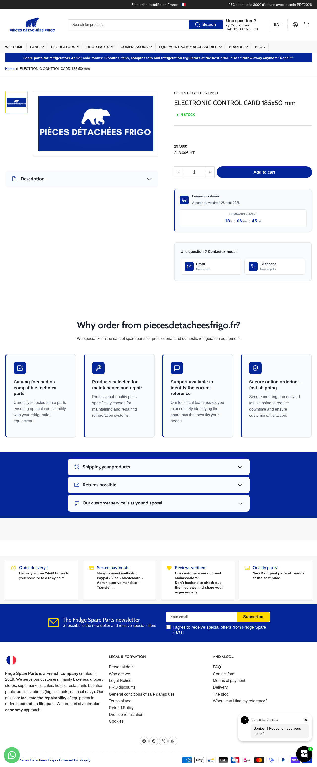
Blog (260, 47)
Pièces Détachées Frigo (37, 760)
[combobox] (145, 24)
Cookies (116, 721)
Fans (34, 47)
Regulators (63, 47)
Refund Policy (121, 708)
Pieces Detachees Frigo (196, 93)
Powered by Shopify (74, 760)
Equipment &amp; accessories (188, 47)
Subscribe (253, 616)
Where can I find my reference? (240, 701)
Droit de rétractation (126, 714)
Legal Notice (120, 681)
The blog (221, 694)
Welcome (14, 47)
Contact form (224, 674)
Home (10, 69)
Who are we (119, 674)
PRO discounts (122, 687)
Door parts (97, 47)
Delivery (220, 687)
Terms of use (120, 701)
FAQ (217, 667)
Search (209, 24)
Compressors (134, 47)
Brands (236, 47)
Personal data (121, 667)
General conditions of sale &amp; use (142, 694)
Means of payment (229, 681)
